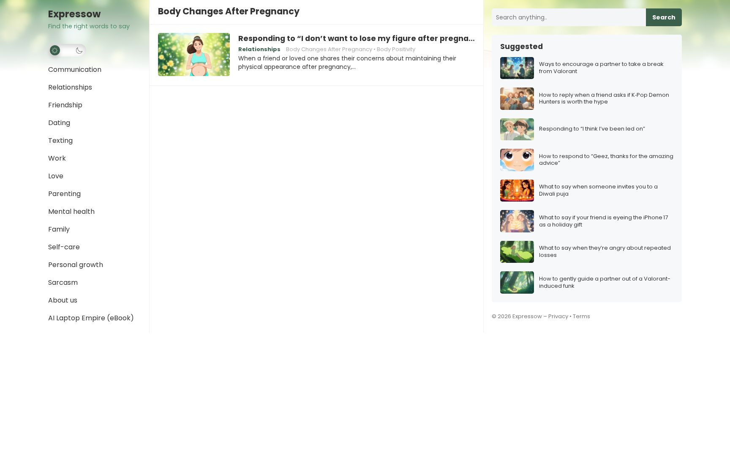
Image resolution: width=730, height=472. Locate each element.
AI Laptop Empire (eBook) (91, 318)
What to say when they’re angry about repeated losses (605, 252)
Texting (60, 140)
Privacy (558, 316)
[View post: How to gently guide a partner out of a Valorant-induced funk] (517, 282)
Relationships (70, 87)
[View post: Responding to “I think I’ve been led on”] (517, 129)
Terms (581, 316)
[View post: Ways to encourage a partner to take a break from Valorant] (517, 68)
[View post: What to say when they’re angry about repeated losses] (517, 252)
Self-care (64, 247)
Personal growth (75, 265)
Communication (74, 69)
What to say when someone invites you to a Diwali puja (598, 190)
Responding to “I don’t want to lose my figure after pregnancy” (356, 38)
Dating (59, 123)
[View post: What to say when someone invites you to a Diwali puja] (517, 191)
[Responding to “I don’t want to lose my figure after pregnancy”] (194, 55)
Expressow (74, 14)
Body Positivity (396, 49)
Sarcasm (63, 282)
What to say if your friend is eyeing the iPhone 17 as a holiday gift (603, 221)
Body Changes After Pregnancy (329, 49)
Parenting (64, 194)
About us (62, 300)
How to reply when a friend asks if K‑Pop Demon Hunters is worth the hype (604, 99)
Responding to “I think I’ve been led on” (592, 129)
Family (59, 229)
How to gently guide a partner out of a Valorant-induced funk (604, 283)
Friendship (65, 105)
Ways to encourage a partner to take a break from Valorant (601, 68)
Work (57, 158)
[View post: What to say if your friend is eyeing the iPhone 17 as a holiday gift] (517, 221)
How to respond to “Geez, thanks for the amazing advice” (606, 160)
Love (55, 176)
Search (664, 17)
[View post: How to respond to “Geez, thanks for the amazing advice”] (517, 160)
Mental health (71, 211)
